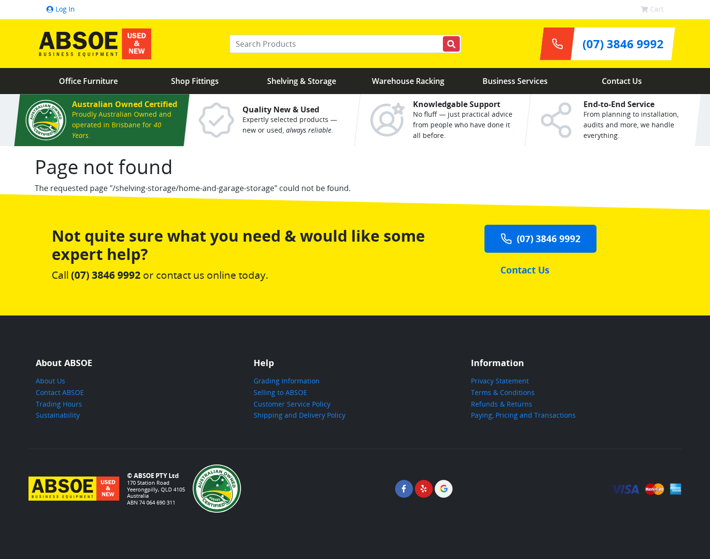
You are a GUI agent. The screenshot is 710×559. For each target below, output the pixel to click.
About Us (50, 380)
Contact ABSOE (60, 392)
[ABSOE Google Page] (444, 489)
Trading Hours (59, 404)
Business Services (515, 81)
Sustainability (58, 415)
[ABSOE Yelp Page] (424, 489)
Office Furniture (88, 81)
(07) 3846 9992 (549, 238)
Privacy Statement (500, 380)
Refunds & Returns (501, 404)
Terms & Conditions (503, 392)
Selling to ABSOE (280, 392)
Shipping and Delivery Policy (299, 415)
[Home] (93, 43)
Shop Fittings (195, 81)
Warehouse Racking (408, 81)
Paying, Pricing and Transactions (523, 415)
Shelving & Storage (301, 81)
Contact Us (622, 81)
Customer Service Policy (292, 404)
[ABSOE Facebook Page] (404, 489)
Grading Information (287, 380)
